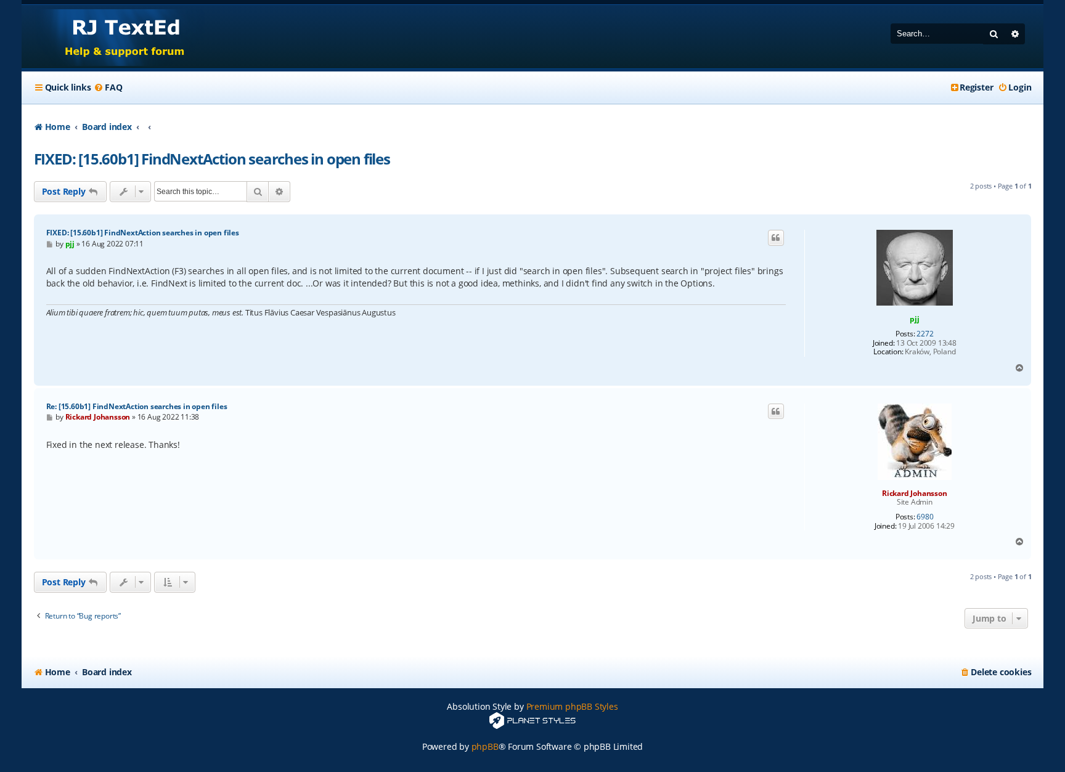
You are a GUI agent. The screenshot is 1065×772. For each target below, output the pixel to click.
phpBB (485, 746)
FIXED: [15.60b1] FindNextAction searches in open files (212, 158)
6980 (924, 517)
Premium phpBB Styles (572, 706)
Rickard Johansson (914, 493)
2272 (924, 334)
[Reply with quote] (776, 238)
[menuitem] (108, 87)
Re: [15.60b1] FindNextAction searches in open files (136, 406)
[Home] (113, 36)
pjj (914, 319)
